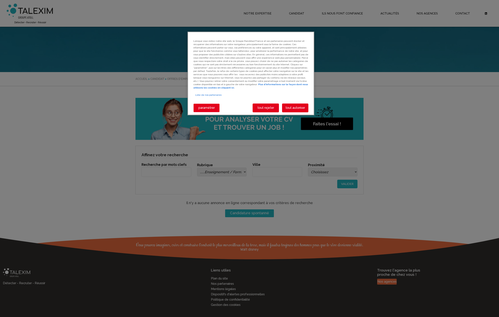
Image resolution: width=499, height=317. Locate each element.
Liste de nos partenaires (208, 95)
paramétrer (206, 108)
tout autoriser (295, 108)
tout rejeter (265, 108)
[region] (251, 73)
